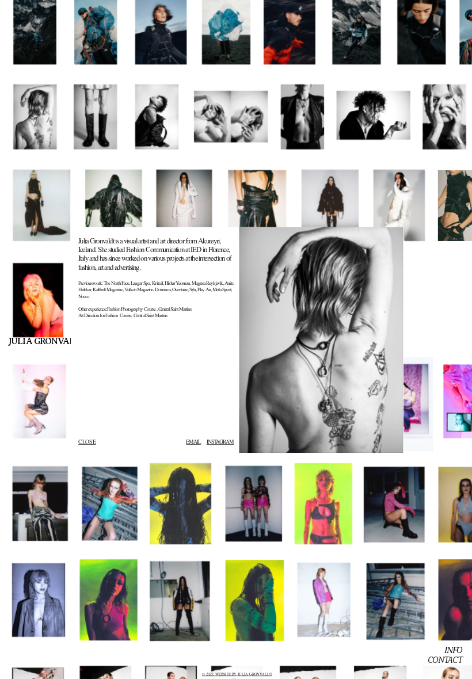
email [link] (193, 441)
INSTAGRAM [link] (220, 441)
